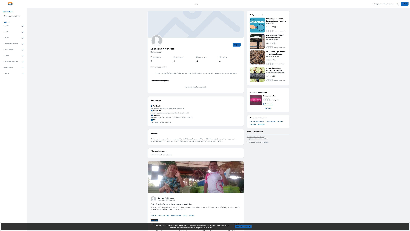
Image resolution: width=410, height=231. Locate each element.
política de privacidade (206, 228)
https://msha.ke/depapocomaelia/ (161, 122)
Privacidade (264, 142)
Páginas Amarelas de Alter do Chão (257, 139)
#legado (191, 215)
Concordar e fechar (243, 226)
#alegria (153, 215)
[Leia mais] (257, 25)
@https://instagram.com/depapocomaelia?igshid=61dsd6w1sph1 (170, 113)
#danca (185, 215)
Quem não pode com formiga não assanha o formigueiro (274, 70)
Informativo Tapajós (272, 39)
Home (196, 4)
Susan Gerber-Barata (272, 56)
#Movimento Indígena (257, 121)
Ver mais (268, 108)
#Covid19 (253, 124)
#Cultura (280, 121)
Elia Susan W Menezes (165, 198)
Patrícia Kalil (270, 23)
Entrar (405, 4)
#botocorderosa (176, 215)
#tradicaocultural (163, 215)
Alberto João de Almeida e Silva (275, 72)
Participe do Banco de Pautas (255, 137)
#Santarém (261, 124)
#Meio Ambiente (270, 121)
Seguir (236, 45)
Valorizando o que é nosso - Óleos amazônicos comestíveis (276, 54)
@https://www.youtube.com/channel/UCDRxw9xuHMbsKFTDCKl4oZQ (172, 117)
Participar (268, 104)
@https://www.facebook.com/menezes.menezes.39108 (167, 108)
